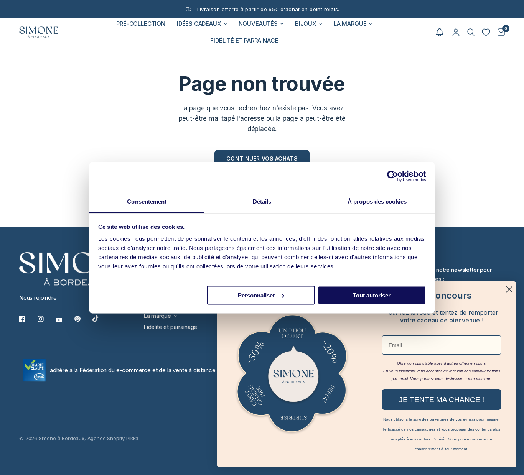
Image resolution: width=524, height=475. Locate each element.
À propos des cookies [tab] (377, 201)
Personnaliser (256, 295)
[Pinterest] (82, 319)
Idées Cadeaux (199, 23)
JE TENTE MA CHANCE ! (441, 400)
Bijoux (305, 23)
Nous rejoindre (38, 297)
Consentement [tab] (146, 201)
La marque (350, 23)
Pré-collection (140, 23)
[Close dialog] (509, 289)
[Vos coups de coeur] (486, 32)
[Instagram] (46, 319)
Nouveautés (258, 23)
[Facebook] (27, 319)
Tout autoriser (372, 295)
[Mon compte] (455, 32)
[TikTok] (100, 318)
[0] (499, 32)
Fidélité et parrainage (244, 40)
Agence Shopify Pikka (113, 438)
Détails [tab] (262, 201)
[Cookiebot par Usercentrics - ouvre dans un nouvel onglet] (392, 176)
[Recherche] (470, 32)
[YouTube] (64, 320)
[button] (439, 32)
